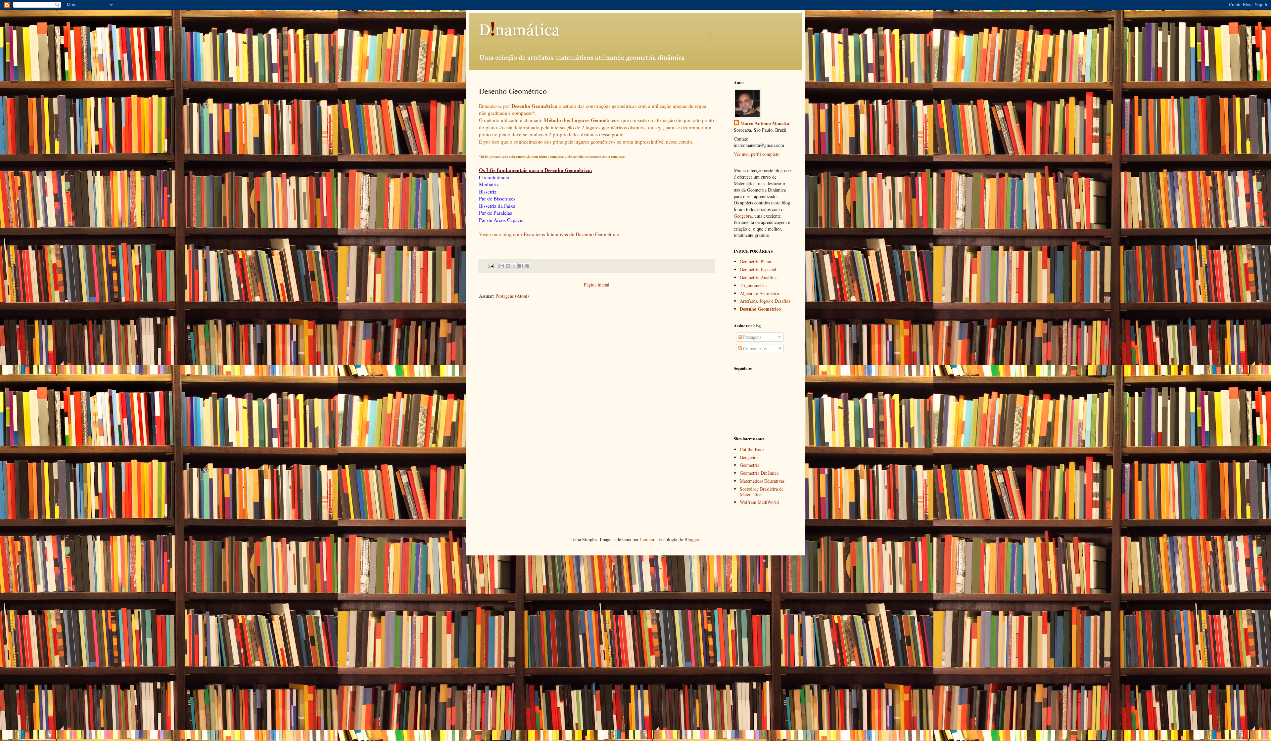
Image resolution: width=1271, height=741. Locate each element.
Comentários (754, 348)
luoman (647, 539)
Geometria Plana (755, 261)
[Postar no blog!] (508, 266)
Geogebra (743, 216)
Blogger (691, 539)
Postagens (751, 337)
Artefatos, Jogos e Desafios (765, 301)
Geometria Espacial (758, 269)
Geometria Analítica (758, 277)
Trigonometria (753, 285)
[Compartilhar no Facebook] (520, 266)
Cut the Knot (752, 449)
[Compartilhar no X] (514, 266)
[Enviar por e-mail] (501, 266)
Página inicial (596, 285)
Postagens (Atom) (512, 296)
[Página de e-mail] (490, 265)
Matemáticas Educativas (762, 481)
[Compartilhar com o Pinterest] (527, 266)
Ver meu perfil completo (756, 154)
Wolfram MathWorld (759, 502)
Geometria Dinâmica (759, 473)
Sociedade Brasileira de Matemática (761, 492)
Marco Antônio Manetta (764, 123)
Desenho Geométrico (760, 308)
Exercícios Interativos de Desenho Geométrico (571, 234)
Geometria (749, 465)
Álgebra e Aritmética (759, 293)
